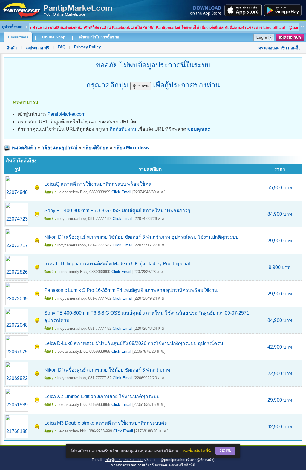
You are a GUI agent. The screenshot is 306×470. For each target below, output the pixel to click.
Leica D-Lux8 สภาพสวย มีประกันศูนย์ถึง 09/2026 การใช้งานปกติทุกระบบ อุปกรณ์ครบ (133, 343)
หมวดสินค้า (24, 147)
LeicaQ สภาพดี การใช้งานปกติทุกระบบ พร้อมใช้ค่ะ (97, 184)
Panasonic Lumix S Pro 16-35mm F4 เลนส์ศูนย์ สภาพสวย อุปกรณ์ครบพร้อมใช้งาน (131, 290)
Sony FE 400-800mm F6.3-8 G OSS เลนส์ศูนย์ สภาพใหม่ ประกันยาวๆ (117, 210)
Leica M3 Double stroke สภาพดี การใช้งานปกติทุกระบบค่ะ (105, 423)
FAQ (61, 47)
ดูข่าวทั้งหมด (12, 27)
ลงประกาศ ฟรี (37, 48)
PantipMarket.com (66, 114)
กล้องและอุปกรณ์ (59, 147)
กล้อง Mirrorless (131, 147)
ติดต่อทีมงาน (122, 129)
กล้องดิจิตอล (95, 147)
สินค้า (12, 48)
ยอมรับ (225, 450)
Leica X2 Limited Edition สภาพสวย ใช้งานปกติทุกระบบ (102, 396)
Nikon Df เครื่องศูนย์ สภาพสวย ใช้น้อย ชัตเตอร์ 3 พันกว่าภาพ (107, 369)
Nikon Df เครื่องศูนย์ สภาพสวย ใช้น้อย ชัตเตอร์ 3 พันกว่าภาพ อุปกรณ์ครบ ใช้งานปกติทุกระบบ (141, 237)
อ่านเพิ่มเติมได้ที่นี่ (195, 451)
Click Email (121, 192)
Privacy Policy (87, 47)
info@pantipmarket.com (124, 460)
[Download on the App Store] (242, 10)
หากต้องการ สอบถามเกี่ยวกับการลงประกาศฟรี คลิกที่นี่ (153, 465)
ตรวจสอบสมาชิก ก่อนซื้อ (279, 48)
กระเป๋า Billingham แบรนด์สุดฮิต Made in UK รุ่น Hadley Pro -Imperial (117, 263)
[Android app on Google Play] (284, 10)
